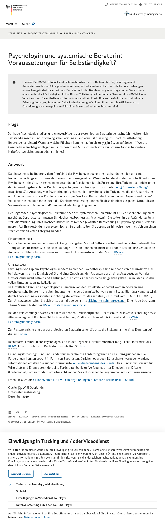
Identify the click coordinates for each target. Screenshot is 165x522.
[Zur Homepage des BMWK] (15, 10)
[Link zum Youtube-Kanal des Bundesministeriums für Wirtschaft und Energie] (17, 412)
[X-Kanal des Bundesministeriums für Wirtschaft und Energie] (25, 412)
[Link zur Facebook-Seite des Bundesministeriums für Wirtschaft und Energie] (9, 412)
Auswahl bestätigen (21, 473)
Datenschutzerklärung (37, 517)
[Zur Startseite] (143, 13)
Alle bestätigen (51, 473)
